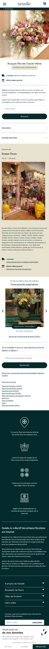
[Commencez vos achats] (45, 4)
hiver (4, 403)
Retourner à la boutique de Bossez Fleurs (24, 337)
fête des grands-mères (10, 405)
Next (44, 35)
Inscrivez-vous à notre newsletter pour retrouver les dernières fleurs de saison (23, 615)
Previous (4, 35)
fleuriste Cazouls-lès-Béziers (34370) (16, 396)
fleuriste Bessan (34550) (11, 393)
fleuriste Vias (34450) (10, 391)
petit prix (5, 398)
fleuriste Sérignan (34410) (12, 389)
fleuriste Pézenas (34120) (12, 386)
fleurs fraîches (7, 401)
